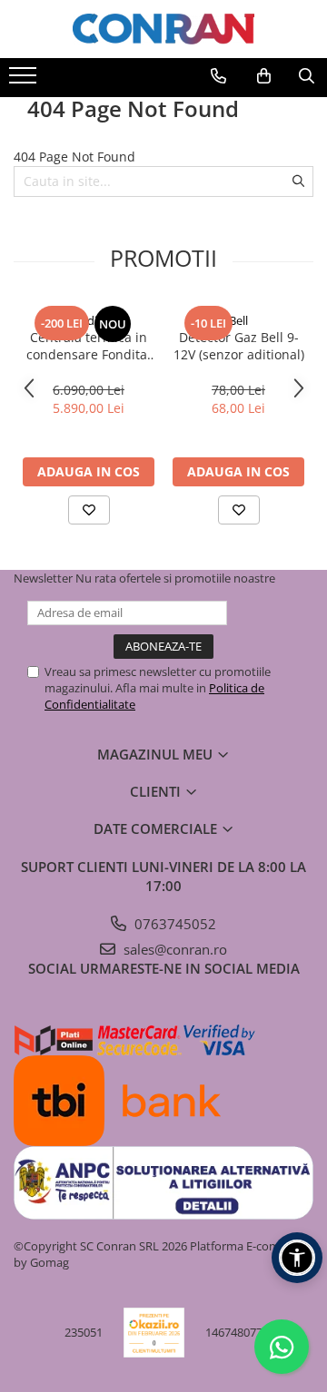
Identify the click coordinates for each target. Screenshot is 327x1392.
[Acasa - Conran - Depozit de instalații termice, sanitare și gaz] (163, 29)
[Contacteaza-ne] (218, 76)
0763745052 (173, 924)
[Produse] (25, 80)
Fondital (88, 320)
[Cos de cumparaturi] (263, 76)
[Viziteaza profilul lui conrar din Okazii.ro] (154, 1333)
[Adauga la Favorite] (89, 509)
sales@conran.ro (173, 949)
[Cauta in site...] (306, 76)
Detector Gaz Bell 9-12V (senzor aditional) (238, 345)
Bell (238, 320)
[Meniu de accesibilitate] (297, 1257)
